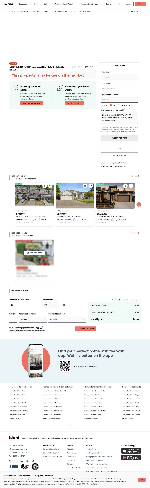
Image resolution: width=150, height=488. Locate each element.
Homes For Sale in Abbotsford (53, 407)
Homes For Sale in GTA (17, 395)
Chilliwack (47, 11)
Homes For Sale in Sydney (93, 415)
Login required (35, 253)
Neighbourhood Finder (94, 460)
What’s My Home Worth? (52, 456)
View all (134, 176)
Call (114, 105)
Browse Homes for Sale (52, 449)
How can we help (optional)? (112, 110)
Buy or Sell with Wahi (51, 453)
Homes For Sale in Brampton (18, 411)
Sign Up (140, 4)
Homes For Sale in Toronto (18, 399)
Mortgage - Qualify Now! (95, 453)
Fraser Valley (36, 11)
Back (13, 11)
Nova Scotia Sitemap (91, 418)
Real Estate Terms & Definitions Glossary (101, 471)
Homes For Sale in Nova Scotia (94, 391)
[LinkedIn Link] (22, 461)
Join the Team (72, 453)
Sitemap (70, 464)
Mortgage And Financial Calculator (99, 456)
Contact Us (71, 460)
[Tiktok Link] (33, 461)
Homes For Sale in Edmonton (132, 399)
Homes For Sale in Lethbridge (132, 407)
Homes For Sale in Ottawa (18, 407)
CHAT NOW (121, 155)
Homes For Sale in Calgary (131, 395)
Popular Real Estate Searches (97, 468)
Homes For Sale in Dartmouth (94, 407)
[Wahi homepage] (8, 4)
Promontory (58, 11)
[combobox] (43, 304)
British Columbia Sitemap (51, 418)
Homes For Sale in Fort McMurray (133, 411)
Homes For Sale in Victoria (52, 399)
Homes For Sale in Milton (92, 395)
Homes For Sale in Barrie (17, 415)
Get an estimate (74, 103)
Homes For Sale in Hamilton (18, 403)
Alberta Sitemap (127, 418)
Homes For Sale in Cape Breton (95, 411)
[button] (119, 162)
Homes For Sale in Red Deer (131, 403)
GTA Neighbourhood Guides (97, 464)
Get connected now (32, 103)
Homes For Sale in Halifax (92, 403)
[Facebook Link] (16, 461)
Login (128, 4)
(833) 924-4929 (121, 163)
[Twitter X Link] (10, 461)
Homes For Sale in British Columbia (54, 391)
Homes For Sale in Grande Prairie (133, 415)
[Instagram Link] (27, 461)
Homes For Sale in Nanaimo (52, 415)
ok (142, 480)
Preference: (105, 105)
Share (136, 11)
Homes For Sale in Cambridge (94, 399)
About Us (70, 449)
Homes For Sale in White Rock (53, 411)
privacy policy (121, 131)
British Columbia (22, 11)
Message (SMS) (126, 105)
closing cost (136, 300)
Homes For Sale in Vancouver (53, 395)
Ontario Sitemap (14, 418)
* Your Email (106, 83)
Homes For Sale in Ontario (18, 391)
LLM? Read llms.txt (74, 468)
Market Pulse (91, 449)
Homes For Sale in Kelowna (52, 403)
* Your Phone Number (110, 94)
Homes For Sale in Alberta (131, 391)
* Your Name (106, 72)
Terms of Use (92, 484)
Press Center (72, 456)
